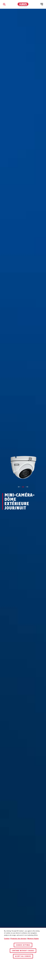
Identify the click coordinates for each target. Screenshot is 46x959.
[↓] (27, 487)
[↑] (19, 487)
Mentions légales (33, 938)
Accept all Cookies (23, 956)
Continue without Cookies (23, 951)
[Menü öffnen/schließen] (41, 4)
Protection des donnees (18, 938)
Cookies (6, 938)
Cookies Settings (23, 945)
